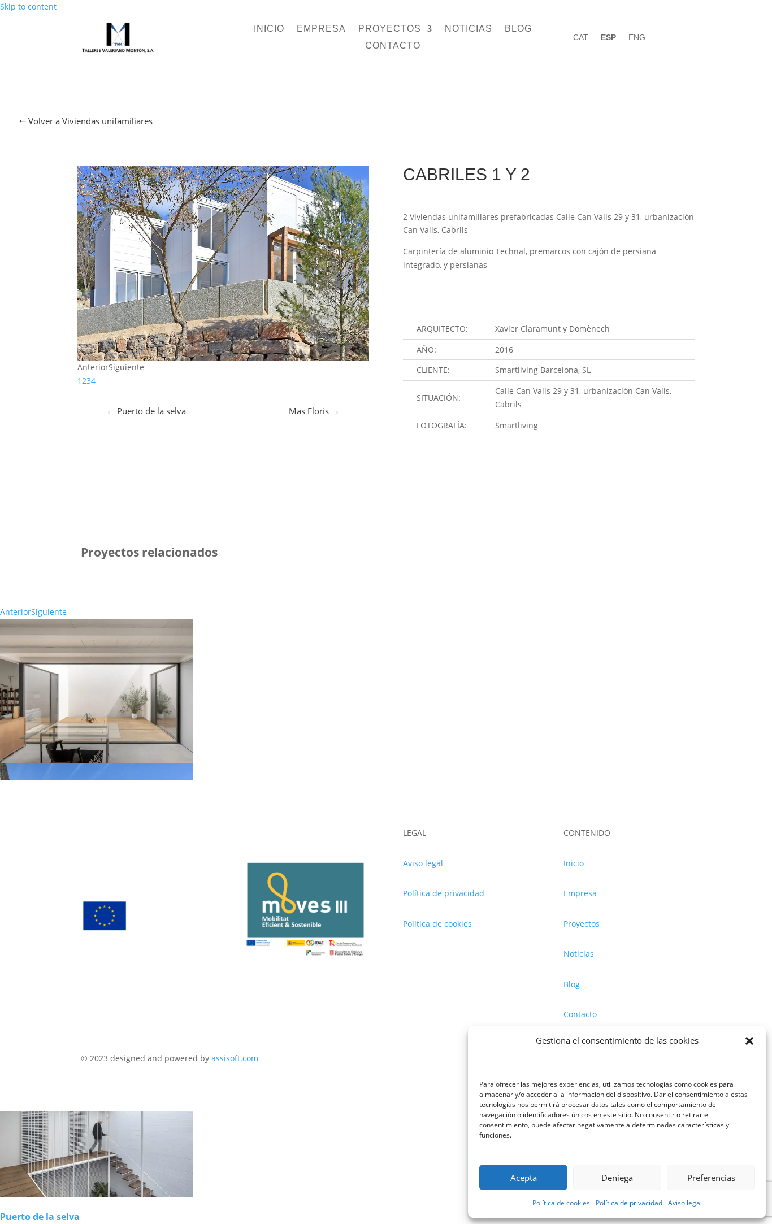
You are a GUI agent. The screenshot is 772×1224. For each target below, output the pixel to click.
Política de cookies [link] (561, 1203)
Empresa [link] (321, 29)
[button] (749, 1041)
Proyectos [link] (389, 29)
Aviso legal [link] (685, 1203)
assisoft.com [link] (234, 1058)
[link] (118, 52)
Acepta (523, 1177)
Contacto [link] (392, 46)
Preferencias (711, 1177)
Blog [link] (518, 29)
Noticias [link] (468, 29)
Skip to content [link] (28, 6)
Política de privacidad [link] (629, 1203)
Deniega (617, 1177)
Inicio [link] (269, 29)
